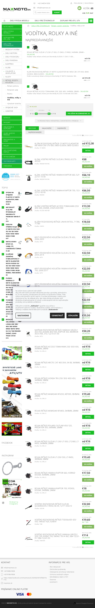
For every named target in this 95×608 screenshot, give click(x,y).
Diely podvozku (12, 57)
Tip (49, 110)
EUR (87, 13)
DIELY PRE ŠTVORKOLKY (45, 20)
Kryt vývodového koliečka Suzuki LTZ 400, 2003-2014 (55, 254)
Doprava (53, 579)
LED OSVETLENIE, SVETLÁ (10, 151)
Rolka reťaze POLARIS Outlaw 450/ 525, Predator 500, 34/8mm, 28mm (53, 426)
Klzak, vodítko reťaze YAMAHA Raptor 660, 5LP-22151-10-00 (57, 176)
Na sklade (33, 106)
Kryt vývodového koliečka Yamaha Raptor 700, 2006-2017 (55, 269)
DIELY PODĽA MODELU (19, 20)
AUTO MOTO (8, 26)
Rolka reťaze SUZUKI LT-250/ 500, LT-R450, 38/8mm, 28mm (54, 458)
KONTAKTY (54, 582)
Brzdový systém (12, 49)
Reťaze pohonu (13, 86)
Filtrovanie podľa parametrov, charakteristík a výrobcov (58, 121)
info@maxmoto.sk (10, 568)
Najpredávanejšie (35, 132)
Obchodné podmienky (58, 569)
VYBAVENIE (7, 166)
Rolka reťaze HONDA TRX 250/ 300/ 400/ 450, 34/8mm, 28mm (55, 379)
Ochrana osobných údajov (59, 574)
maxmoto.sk (8, 583)
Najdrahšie (61, 128)
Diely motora (11, 53)
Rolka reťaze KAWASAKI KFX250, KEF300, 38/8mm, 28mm (57, 395)
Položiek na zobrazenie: (79, 113)
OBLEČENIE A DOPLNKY (8, 128)
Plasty (8, 77)
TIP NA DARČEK (9, 157)
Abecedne (32, 128)
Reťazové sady (12, 90)
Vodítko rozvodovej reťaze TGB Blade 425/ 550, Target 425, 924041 (55, 520)
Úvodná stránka (4, 21)
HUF (91, 13)
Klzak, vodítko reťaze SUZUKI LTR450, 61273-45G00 (56, 160)
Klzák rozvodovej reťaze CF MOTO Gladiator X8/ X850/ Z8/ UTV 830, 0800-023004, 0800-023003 (58, 73)
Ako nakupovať (55, 567)
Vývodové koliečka (14, 103)
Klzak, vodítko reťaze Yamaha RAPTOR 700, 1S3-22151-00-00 (57, 191)
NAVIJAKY (6, 122)
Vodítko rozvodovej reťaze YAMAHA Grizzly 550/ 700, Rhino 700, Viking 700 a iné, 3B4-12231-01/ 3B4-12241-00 (57, 536)
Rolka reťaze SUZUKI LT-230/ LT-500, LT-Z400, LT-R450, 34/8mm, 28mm (57, 442)
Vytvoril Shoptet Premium (84, 603)
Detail (88, 150)
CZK (83, 13)
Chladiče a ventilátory (10, 72)
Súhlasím (73, 315)
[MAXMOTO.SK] (17, 7)
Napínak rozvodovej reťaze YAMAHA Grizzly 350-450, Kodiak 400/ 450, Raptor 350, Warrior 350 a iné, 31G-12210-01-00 (56, 332)
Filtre (7, 68)
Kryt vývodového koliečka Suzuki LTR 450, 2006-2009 (55, 238)
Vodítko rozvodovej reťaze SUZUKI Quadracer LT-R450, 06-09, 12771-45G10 (53, 505)
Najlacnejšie (47, 128)
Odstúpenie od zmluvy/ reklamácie (62, 572)
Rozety (9, 94)
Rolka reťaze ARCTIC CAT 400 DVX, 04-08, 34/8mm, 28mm (57, 363)
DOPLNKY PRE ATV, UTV (70, 20)
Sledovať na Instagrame (13, 503)
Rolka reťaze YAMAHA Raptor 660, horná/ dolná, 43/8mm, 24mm (55, 474)
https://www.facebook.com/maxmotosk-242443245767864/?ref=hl (25, 579)
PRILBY (6, 146)
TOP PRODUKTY (9, 161)
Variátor (9, 111)
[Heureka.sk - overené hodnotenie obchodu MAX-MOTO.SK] (12, 176)
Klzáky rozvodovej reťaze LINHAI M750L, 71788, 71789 (57, 223)
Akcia (31, 110)
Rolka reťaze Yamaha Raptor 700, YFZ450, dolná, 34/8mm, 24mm (54, 489)
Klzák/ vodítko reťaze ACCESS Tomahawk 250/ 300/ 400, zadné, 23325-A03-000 (57, 207)
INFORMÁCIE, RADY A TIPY (59, 577)
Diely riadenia (11, 60)
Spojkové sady (11, 107)
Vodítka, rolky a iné (14, 99)
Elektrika (9, 64)
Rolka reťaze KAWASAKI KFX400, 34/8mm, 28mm (56, 411)
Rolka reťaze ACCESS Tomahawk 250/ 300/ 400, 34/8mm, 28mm (57, 91)
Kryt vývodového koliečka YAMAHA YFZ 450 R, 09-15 (56, 285)
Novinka (41, 110)
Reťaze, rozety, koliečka (11, 81)
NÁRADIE (6, 118)
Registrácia (89, 3)
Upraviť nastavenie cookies (43, 603)
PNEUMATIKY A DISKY (9, 140)
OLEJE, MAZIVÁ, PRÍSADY (9, 134)
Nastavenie (23, 315)
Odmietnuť (57, 315)
